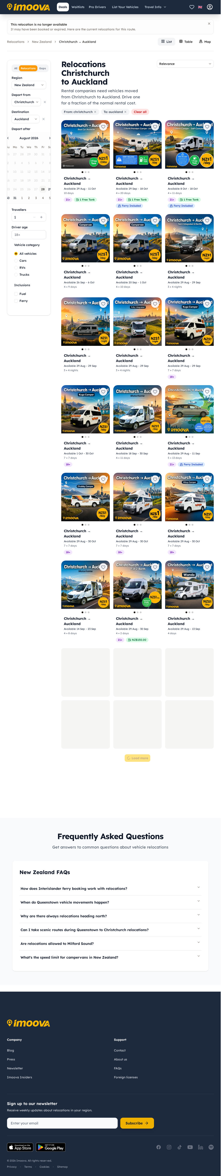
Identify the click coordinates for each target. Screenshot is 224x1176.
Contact (120, 1050)
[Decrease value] (34, 217)
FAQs (118, 1068)
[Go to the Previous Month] (7, 138)
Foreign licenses (126, 1077)
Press (11, 1059)
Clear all (140, 112)
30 (8, 198)
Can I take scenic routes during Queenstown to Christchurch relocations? (85, 930)
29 (50, 189)
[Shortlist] (191, 7)
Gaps (42, 68)
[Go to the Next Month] (49, 138)
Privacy (12, 1166)
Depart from (21, 95)
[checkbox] (16, 294)
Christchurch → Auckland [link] (77, 42)
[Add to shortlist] (103, 127)
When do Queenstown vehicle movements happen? (65, 902)
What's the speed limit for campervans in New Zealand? (69, 957)
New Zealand (42, 42)
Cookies (44, 1166)
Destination (20, 112)
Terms (28, 1166)
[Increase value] (41, 217)
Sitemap (62, 1166)
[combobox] (29, 85)
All (15, 68)
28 (43, 189)
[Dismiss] (209, 23)
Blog (10, 1050)
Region (17, 78)
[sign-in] (210, 7)
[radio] (16, 253)
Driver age (20, 227)
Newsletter (15, 1068)
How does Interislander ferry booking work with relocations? (74, 888)
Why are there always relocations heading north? (64, 916)
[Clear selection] (44, 102)
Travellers (19, 210)
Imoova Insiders (19, 1077)
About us (120, 1059)
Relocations (15, 42)
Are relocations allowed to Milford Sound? (57, 943)
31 (14, 198)
